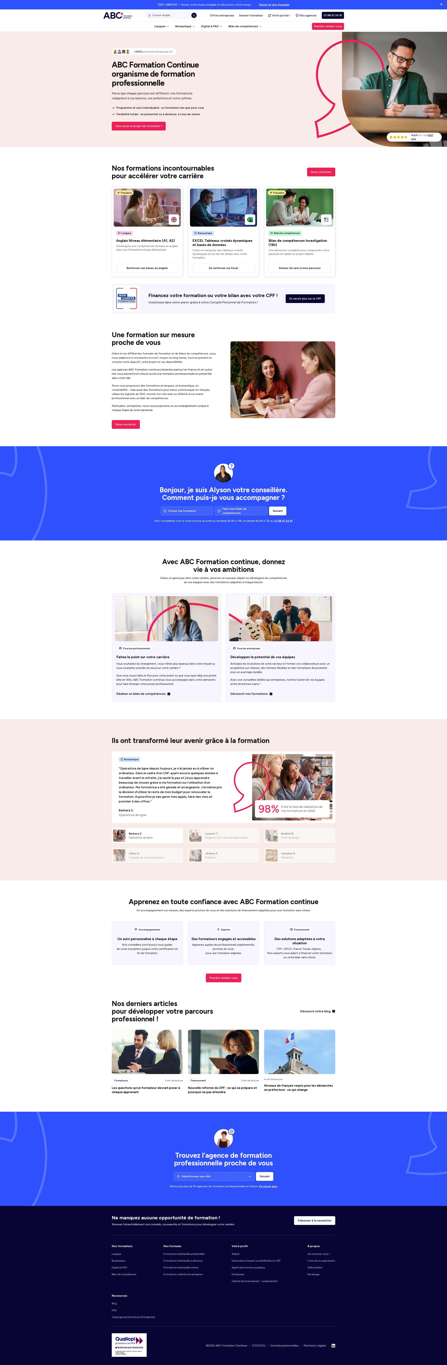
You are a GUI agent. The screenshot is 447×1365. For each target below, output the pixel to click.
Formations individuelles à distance (183, 1260)
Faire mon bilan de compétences (234, 511)
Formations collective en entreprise (183, 1274)
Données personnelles (285, 1345)
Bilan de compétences (124, 1274)
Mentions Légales (315, 1345)
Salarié (235, 1253)
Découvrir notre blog (315, 1011)
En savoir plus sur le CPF (305, 298)
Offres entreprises (222, 15)
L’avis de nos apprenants (321, 1260)
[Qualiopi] (129, 1355)
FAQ (114, 1310)
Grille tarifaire (314, 1267)
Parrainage (313, 1274)
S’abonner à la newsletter (315, 1220)
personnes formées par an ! (153, 51)
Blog (114, 1303)
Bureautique (118, 1260)
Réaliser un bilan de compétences (141, 694)
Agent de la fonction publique (248, 1267)
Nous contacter (321, 172)
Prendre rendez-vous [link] (328, 26)
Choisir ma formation (182, 511)
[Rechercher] (194, 15)
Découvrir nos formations (249, 694)
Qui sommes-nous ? (318, 1253)
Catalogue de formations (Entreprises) (133, 1317)
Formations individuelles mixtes (181, 1267)
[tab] (147, 835)
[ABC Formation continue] (118, 15)
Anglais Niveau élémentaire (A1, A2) (145, 240)
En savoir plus (268, 1186)
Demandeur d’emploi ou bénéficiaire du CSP (256, 1260)
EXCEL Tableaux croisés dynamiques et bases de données (222, 242)
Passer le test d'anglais (274, 4)
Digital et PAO (119, 1267)
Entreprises (238, 1274)
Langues (116, 1253)
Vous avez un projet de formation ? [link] (138, 126)
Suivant (278, 511)
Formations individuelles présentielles (184, 1253)
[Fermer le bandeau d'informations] (441, 4)
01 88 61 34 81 (333, 15)
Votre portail (280, 15)
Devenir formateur (251, 15)
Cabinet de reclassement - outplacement (255, 1281)
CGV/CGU (259, 1345)
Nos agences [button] (308, 15)
